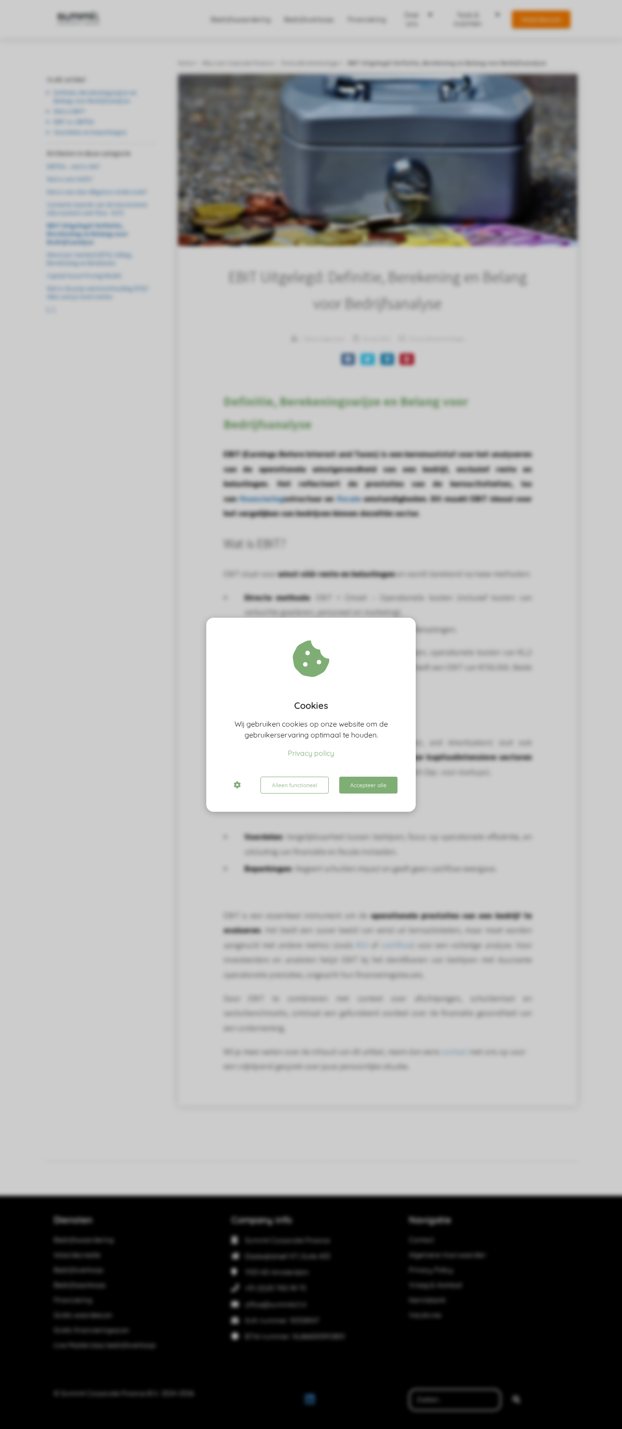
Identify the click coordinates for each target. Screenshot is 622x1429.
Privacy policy (311, 753)
